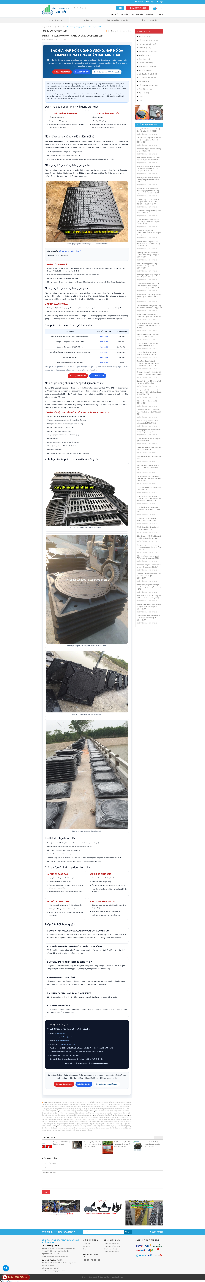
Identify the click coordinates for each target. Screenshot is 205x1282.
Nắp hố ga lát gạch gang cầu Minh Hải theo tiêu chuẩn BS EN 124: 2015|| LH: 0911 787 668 (148, 169)
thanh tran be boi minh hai (86, 1128)
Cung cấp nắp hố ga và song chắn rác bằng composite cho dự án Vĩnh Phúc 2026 (149, 547)
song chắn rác (62, 1126)
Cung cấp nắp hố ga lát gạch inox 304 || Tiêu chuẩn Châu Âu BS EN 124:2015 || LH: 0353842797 (148, 202)
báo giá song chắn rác (115, 1104)
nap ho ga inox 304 (118, 1117)
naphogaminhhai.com (67, 1044)
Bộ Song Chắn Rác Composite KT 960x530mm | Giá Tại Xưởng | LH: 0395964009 (148, 255)
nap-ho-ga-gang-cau (88, 1124)
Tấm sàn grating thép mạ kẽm (149, 85)
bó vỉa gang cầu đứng (74, 1109)
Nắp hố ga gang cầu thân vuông (71, 251)
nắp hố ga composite (121, 1115)
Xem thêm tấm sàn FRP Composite (107, 72)
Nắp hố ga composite (146, 70)
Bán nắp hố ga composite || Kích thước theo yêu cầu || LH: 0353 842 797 (148, 509)
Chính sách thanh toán (112, 1244)
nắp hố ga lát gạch (76, 1119)
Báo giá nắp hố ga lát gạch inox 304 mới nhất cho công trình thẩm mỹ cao (92, 1144)
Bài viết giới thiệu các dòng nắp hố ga (74, 1102)
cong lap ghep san (77, 1111)
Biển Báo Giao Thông (146, 63)
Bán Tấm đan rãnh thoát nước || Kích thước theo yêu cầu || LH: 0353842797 (149, 576)
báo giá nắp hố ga (47, 1104)
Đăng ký (160, 2)
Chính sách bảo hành (111, 1252)
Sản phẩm (125, 14)
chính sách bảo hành (122, 1109)
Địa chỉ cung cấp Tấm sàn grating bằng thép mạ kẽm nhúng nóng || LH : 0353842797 (149, 478)
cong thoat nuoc (88, 1111)
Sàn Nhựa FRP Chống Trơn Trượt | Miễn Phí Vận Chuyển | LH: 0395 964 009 (149, 412)
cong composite (64, 1111)
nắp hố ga (97, 1115)
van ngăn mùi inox (86, 1130)
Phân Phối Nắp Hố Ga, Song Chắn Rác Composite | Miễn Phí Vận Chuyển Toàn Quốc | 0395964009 (148, 286)
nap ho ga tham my (68, 1121)
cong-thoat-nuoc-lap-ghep (104, 1111)
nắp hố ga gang (78, 1117)
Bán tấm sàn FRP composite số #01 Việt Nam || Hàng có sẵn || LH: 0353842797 (149, 618)
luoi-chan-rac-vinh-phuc (63, 1115)
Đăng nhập (150, 2)
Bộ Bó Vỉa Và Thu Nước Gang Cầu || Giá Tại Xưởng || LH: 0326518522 (153, 1144)
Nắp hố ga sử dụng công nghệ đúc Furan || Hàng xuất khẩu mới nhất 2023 (148, 180)
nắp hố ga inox (106, 1117)
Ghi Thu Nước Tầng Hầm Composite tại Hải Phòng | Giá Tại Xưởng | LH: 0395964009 (149, 140)
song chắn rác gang (89, 1126)
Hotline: (138, 8)
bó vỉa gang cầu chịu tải (58, 1109)
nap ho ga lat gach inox (91, 1119)
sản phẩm (139, 2)
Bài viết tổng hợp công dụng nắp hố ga (100, 1102)
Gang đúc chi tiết (144, 59)
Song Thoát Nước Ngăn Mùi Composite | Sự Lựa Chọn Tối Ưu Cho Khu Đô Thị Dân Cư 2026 (148, 363)
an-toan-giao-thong (54, 1102)
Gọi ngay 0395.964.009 (78, 376)
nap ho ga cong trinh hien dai (62, 1117)
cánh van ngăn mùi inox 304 (148, 44)
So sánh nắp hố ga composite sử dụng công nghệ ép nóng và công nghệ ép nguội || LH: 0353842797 (148, 191)
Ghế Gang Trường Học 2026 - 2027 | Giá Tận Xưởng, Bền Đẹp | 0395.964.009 (122, 1144)
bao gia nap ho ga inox (61, 1104)
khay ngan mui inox (97, 1113)
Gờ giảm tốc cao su (145, 55)
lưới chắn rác (123, 1113)
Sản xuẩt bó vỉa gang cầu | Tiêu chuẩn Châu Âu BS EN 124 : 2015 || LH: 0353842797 (148, 244)
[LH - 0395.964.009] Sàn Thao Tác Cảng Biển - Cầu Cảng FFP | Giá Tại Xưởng (148, 326)
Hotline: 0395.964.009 (62, 72)
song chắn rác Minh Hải (104, 1126)
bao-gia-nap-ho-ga (112, 1106)
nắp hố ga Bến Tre (107, 1115)
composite (45, 1111)
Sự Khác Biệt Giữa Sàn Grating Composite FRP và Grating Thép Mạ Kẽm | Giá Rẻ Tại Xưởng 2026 (149, 498)
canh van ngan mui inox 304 (105, 1109)
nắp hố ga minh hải (54, 1121)
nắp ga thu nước (87, 1115)
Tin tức (141, 96)
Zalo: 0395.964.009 (82, 72)
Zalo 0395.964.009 (97, 376)
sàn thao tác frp (51, 1126)
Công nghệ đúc (137, 14)
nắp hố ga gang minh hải (92, 1117)
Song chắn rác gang (145, 89)
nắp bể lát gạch (76, 1115)
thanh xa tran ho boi (102, 1128)
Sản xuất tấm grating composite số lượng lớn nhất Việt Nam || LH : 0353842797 (149, 607)
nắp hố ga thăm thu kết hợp (84, 1121)
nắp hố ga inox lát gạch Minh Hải (59, 1119)
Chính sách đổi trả (110, 1249)
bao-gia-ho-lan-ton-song (96, 1106)
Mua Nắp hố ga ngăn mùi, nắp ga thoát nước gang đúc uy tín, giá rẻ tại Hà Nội (149, 587)
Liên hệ (161, 14)
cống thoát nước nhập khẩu (148, 51)
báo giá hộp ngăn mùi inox (122, 1102)
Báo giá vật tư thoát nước (57, 27)
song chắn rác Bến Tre (74, 1126)
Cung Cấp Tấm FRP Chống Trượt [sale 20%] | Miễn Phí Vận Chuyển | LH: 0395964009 (148, 222)
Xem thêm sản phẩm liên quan (107, 1084)
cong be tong (54, 1111)
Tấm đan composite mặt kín (148, 40)
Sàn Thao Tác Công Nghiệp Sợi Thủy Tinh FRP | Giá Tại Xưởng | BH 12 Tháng (149, 297)
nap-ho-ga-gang (74, 1124)
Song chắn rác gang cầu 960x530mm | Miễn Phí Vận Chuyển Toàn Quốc (149, 233)
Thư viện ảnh (150, 14)
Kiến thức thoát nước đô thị (148, 74)
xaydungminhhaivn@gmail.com (64, 1037)
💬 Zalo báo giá (13, 1281)
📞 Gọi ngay (4, 1281)
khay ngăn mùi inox (111, 1113)
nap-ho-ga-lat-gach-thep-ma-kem (107, 1124)
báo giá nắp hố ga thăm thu (98, 1104)
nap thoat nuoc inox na (119, 1121)
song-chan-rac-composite (121, 1126)
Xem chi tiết (104, 336)
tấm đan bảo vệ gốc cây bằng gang (53, 1128)
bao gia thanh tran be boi (79, 1106)
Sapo (121, 1277)
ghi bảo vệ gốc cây (145, 48)
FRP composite (144, 81)
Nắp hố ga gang (144, 93)
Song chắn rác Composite (147, 66)
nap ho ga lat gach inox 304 (108, 1119)
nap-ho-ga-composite (61, 1124)
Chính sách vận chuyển (112, 1246)
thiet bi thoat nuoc (116, 1128)
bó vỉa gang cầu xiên (88, 1109)
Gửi (46, 1192)
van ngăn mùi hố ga (72, 1130)
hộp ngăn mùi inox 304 (82, 1113)
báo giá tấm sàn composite (61, 1106)
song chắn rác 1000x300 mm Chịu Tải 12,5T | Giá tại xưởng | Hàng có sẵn (148, 467)
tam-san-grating (71, 1128)
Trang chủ (114, 14)
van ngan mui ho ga (58, 1130)
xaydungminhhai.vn (62, 1040)
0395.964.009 (60, 1033)
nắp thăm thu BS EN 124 (102, 1121)
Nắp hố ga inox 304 (145, 36)
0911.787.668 (157, 1232)
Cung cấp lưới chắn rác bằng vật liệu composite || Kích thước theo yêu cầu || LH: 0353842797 (149, 392)
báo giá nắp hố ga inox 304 (79, 1104)
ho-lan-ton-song (69, 1113)
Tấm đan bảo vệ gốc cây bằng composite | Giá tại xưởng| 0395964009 (147, 266)
